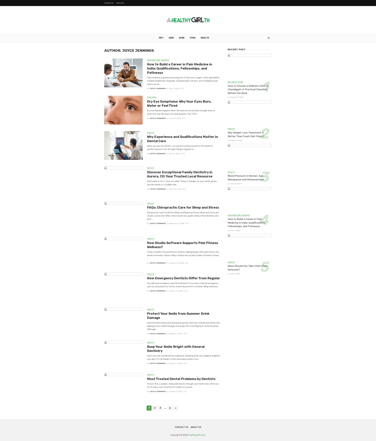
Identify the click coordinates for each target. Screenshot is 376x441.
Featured (152, 97)
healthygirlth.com (196, 435)
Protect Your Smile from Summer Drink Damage (178, 316)
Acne (182, 38)
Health (205, 38)
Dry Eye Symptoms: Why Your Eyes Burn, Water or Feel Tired (179, 103)
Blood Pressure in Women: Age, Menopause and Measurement (246, 177)
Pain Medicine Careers (158, 60)
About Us (120, 3)
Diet (161, 38)
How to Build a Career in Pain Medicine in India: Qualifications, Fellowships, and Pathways (179, 68)
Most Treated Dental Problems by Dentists (181, 379)
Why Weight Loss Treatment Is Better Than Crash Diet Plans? (246, 134)
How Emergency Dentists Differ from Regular (183, 278)
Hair (171, 38)
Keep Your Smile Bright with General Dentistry (176, 349)
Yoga (192, 38)
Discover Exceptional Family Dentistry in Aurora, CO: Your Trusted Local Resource (179, 174)
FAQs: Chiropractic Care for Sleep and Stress (183, 207)
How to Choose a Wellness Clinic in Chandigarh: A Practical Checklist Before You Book (248, 89)
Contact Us (109, 3)
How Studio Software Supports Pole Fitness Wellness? (182, 245)
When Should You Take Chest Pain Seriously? (247, 267)
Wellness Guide (235, 82)
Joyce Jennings (158, 88)
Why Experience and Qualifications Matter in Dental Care (182, 139)
